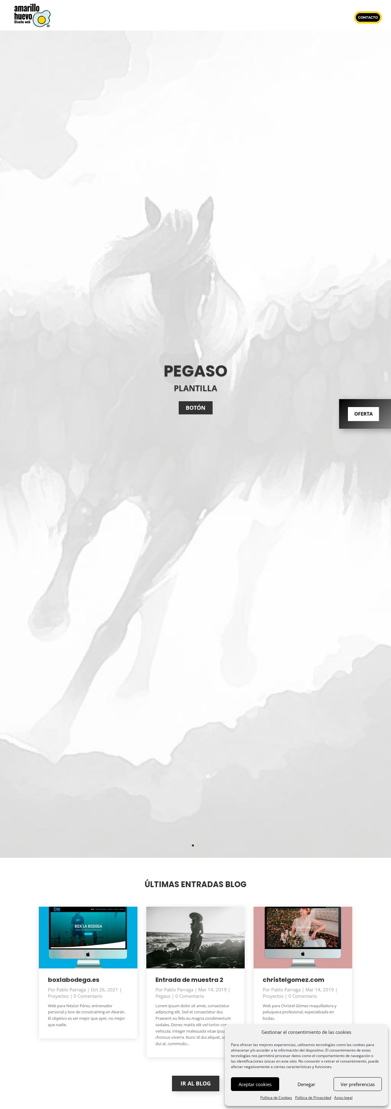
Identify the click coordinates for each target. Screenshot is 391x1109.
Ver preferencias (358, 1084)
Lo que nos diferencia (126, 17)
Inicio (90, 17)
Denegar (306, 1084)
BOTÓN (196, 407)
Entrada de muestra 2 (189, 979)
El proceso (335, 17)
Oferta (363, 413)
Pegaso (162, 996)
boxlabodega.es (73, 979)
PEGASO (196, 371)
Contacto (368, 17)
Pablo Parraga (71, 989)
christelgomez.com (293, 979)
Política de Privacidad (313, 1097)
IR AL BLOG (196, 1083)
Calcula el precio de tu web (287, 17)
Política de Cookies (276, 1097)
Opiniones (240, 17)
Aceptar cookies (255, 1084)
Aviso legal (343, 1097)
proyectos (58, 996)
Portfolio (212, 17)
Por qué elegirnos (175, 17)
